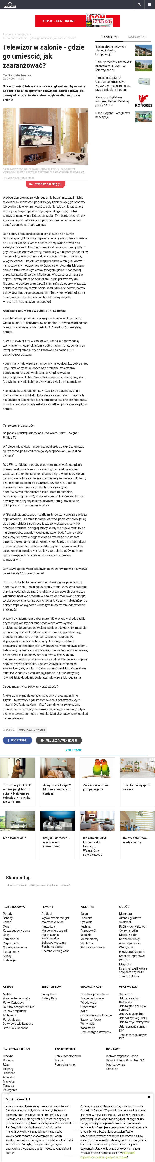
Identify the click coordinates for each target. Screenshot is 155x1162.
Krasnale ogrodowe (132, 956)
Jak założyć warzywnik (134, 1022)
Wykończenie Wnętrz (56, 918)
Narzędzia (48, 926)
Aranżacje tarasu (130, 943)
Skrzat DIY (126, 994)
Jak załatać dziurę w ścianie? (132, 1007)
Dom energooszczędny (95, 1032)
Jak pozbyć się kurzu (133, 1018)
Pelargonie (10, 1090)
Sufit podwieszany (54, 942)
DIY (121, 1030)
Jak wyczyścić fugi (131, 1014)
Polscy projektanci (15, 1011)
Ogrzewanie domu (15, 947)
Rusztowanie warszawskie (50, 936)
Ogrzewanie (88, 1007)
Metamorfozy (89, 939)
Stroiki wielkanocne (16, 1028)
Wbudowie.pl (88, 1002)
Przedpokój (88, 930)
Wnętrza (23, 34)
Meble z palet (128, 935)
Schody (8, 918)
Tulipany (8, 1069)
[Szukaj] (139, 4)
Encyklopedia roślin (132, 952)
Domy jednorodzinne (68, 1056)
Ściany (7, 956)
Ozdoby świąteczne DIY (19, 1007)
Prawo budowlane (92, 998)
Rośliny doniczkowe (132, 926)
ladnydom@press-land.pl (122, 1056)
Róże (6, 1064)
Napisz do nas (115, 1064)
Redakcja (112, 1069)
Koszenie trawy (129, 939)
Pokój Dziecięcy (13, 1002)
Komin (7, 922)
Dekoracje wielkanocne (18, 1023)
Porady (7, 913)
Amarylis (8, 1077)
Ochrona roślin (128, 930)
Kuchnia (85, 926)
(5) (47, 184)
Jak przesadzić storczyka (129, 1000)
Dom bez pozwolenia (94, 994)
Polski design (12, 1019)
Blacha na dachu (52, 946)
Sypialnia (86, 922)
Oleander (9, 1073)
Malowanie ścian (53, 922)
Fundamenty (11, 952)
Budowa (8, 34)
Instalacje (9, 960)
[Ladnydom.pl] (10, 4)
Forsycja (8, 1085)
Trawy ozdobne (129, 976)
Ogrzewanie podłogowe (96, 1015)
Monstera (125, 913)
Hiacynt (8, 1056)
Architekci (9, 1015)
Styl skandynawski (92, 947)
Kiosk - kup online (58, 21)
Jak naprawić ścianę (132, 1026)
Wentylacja (87, 1023)
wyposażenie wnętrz (32, 729)
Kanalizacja (87, 1028)
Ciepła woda (11, 943)
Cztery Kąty (49, 998)
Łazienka (86, 918)
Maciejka (9, 1081)
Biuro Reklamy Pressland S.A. (125, 1060)
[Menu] (150, 4)
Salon (84, 913)
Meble (7, 994)
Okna (6, 926)
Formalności (11, 939)
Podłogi (47, 913)
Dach (6, 935)
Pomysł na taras (65, 1064)
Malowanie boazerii (54, 930)
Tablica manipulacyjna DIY (133, 1036)
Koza (83, 1011)
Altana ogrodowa (130, 918)
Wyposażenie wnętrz (16, 998)
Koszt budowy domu (16, 930)
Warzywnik (126, 947)
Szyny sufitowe (90, 1019)
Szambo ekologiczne (56, 951)
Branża (58, 1060)
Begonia (8, 1060)
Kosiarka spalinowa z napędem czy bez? (133, 970)
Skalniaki (125, 922)
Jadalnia (85, 935)
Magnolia (125, 964)
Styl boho (86, 943)
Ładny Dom (49, 994)
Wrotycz (124, 960)
